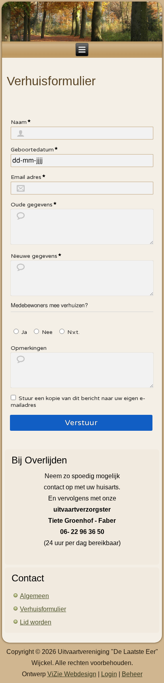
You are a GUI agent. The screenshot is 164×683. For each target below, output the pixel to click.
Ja (24, 332)
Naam (19, 122)
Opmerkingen (29, 348)
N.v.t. (73, 332)
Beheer (132, 674)
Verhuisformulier (43, 609)
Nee (47, 332)
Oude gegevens (32, 204)
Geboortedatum (32, 149)
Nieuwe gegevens (34, 256)
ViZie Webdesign (71, 674)
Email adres (26, 177)
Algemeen (34, 596)
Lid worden (35, 622)
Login (109, 674)
